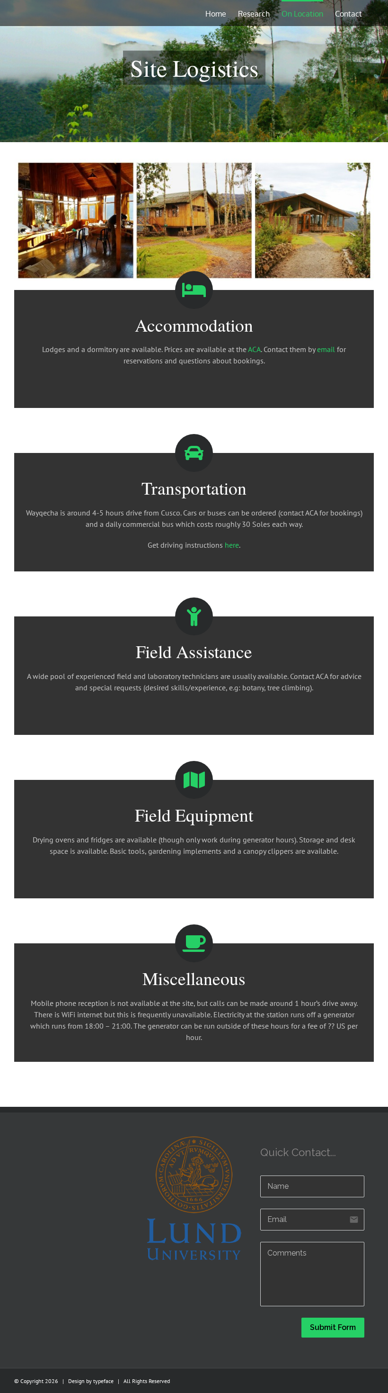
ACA (254, 349)
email (326, 349)
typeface (103, 1380)
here (232, 545)
